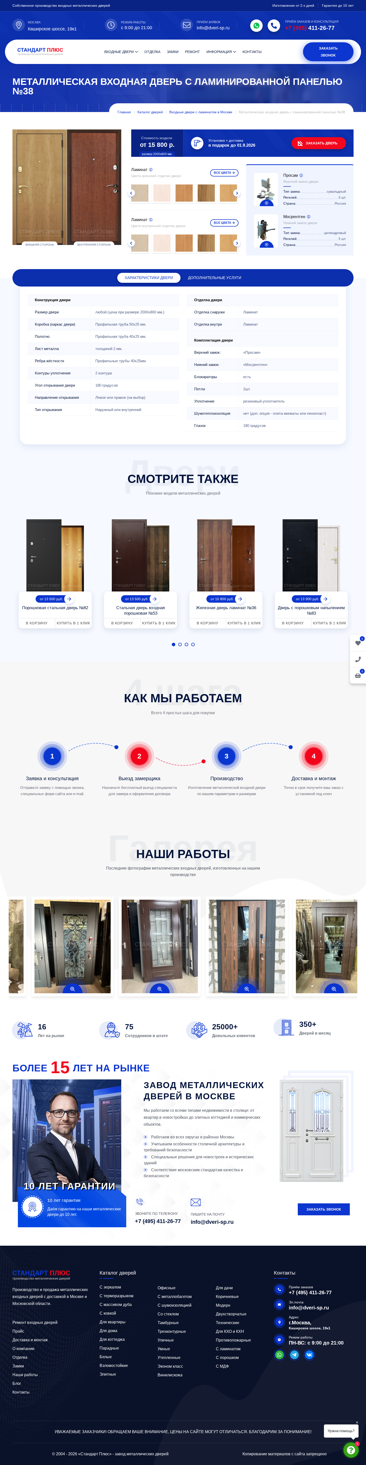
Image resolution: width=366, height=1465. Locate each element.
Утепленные (169, 1357)
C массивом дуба (116, 1304)
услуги (214, 278)
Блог (16, 1383)
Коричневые (227, 1296)
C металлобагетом (175, 1296)
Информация (219, 52)
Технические (227, 1323)
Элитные (108, 1374)
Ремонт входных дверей (35, 1322)
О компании (23, 1349)
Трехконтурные (172, 1331)
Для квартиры (112, 1322)
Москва (34, 22)
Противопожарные (233, 1340)
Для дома (108, 1331)
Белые (106, 1357)
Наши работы (25, 1375)
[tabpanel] (55, 572)
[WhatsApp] (256, 25)
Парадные (109, 1348)
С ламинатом (228, 1349)
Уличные (166, 1340)
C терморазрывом (116, 1296)
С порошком (227, 1357)
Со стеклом (168, 1314)
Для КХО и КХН (230, 1331)
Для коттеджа (112, 1339)
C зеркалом (110, 1287)
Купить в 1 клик (73, 623)
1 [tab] (173, 644)
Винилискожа (170, 1375)
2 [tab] (180, 644)
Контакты (252, 52)
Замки (173, 52)
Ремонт (192, 52)
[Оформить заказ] (358, 659)
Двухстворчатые (231, 1314)
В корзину (37, 623)
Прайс (18, 1331)
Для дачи (224, 1288)
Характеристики (149, 278)
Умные (164, 1349)
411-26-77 (310, 28)
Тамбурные (168, 1323)
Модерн (223, 1305)
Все (222, 173)
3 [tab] (186, 644)
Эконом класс (170, 1366)
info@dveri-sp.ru (213, 27)
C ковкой (108, 1313)
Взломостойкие (114, 1365)
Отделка (152, 52)
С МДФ (222, 1366)
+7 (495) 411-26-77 (158, 1221)
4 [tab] (193, 644)
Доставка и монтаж (30, 1340)
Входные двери (119, 52)
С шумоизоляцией (174, 1305)
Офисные (167, 1288)
